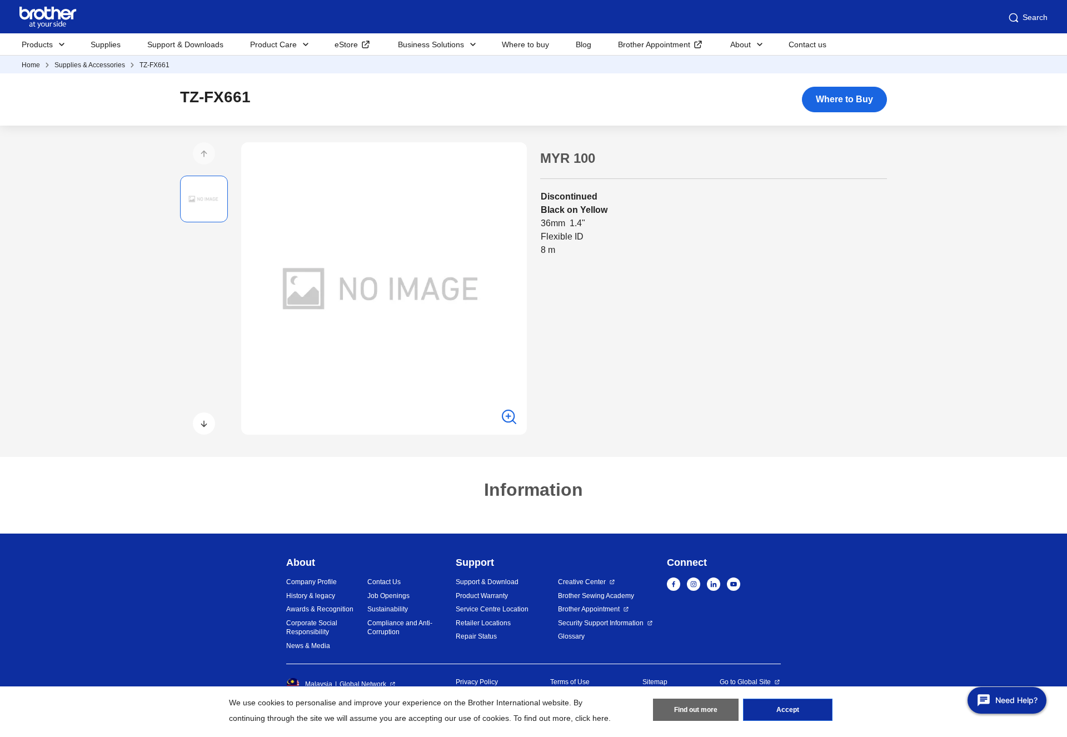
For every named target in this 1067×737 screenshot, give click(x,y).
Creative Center (582, 582)
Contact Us (384, 582)
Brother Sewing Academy (596, 596)
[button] (204, 153)
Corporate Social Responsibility (311, 627)
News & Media (308, 646)
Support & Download (487, 582)
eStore (346, 44)
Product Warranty (482, 596)
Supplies (106, 44)
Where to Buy (844, 99)
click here (592, 718)
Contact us (807, 44)
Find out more (695, 710)
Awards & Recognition (319, 609)
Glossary (571, 636)
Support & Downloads (185, 44)
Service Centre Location (492, 609)
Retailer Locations (483, 623)
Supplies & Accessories (89, 65)
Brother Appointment (654, 44)
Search (1035, 17)
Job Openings (388, 596)
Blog (583, 44)
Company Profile (311, 582)
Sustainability (387, 609)
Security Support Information (601, 623)
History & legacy (310, 596)
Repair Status (476, 636)
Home (31, 65)
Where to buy (525, 44)
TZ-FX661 (154, 65)
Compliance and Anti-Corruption (399, 627)
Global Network (363, 684)
